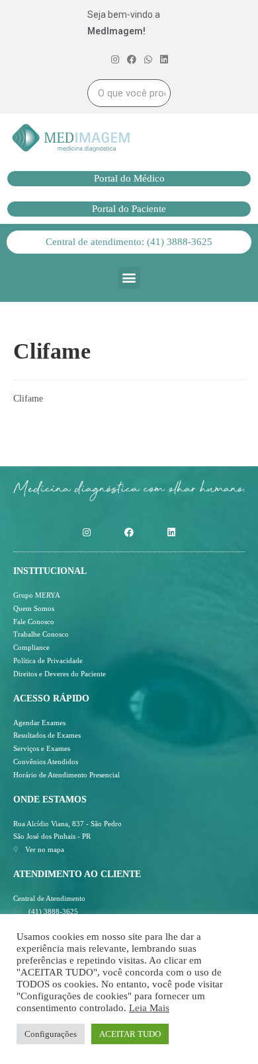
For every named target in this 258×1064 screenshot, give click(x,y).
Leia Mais (149, 1008)
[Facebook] (129, 532)
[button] (129, 178)
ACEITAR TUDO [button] (130, 1034)
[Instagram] (86, 532)
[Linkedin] (171, 532)
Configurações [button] (50, 1034)
